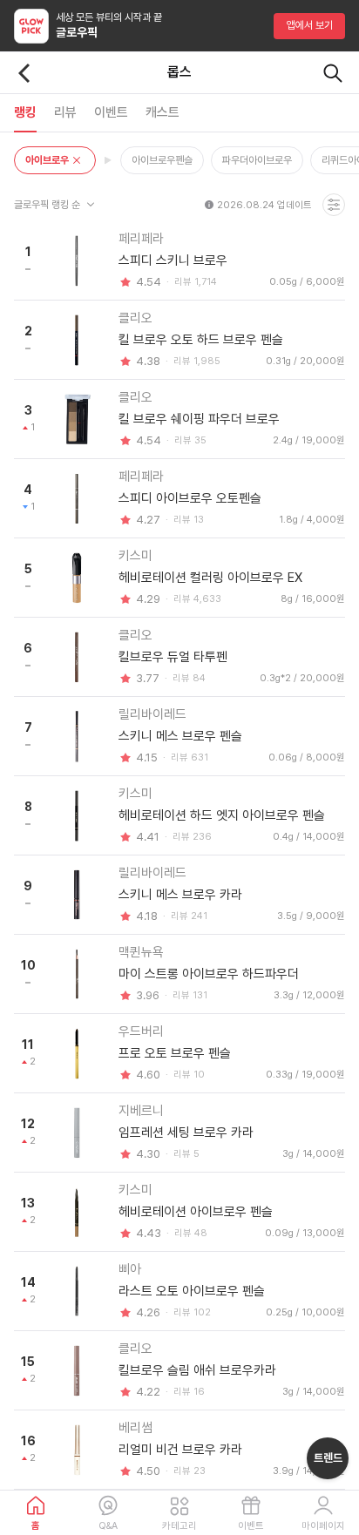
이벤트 (251, 1526)
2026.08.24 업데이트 (264, 205)
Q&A (108, 1526)
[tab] (25, 112)
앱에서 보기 (310, 25)
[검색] (333, 73)
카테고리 (179, 1526)
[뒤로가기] (24, 73)
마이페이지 (323, 1526)
